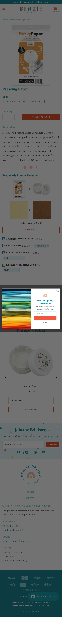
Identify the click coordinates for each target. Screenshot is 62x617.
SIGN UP (45, 317)
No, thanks (45, 322)
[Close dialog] (58, 290)
